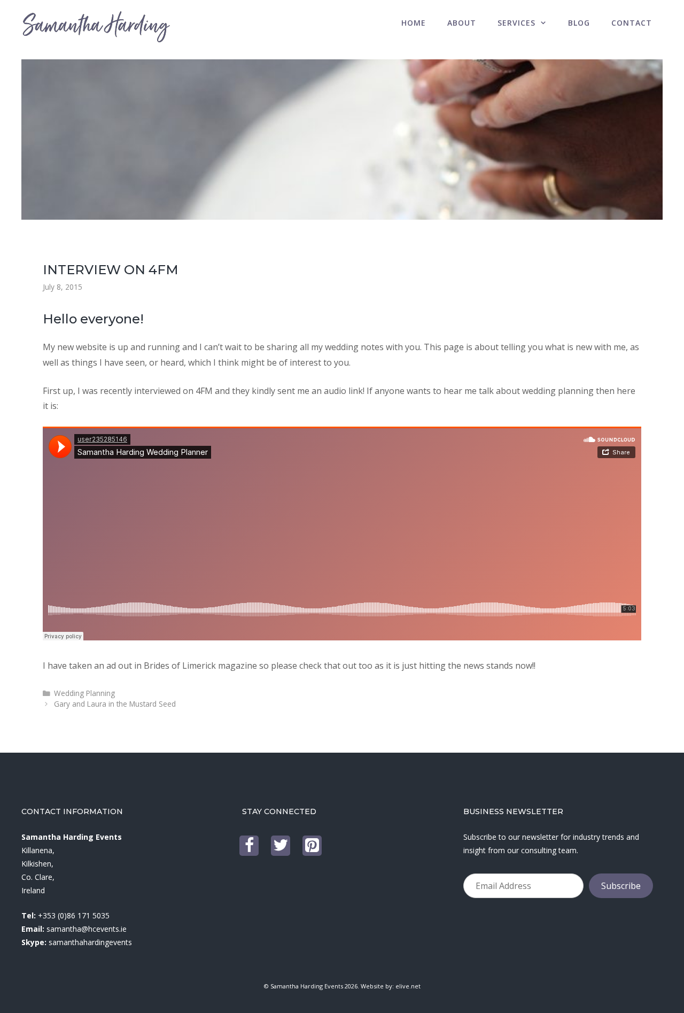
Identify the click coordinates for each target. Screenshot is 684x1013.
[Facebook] (249, 846)
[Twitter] (280, 846)
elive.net (408, 986)
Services (516, 23)
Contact (631, 23)
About (461, 23)
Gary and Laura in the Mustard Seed (115, 704)
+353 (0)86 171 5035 (74, 915)
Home (413, 23)
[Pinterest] (312, 846)
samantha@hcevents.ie (86, 929)
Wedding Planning (84, 693)
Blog (579, 23)
